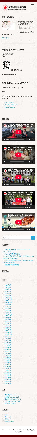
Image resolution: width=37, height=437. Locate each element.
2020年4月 (8, 323)
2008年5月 (8, 383)
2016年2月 (8, 373)
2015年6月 (8, 377)
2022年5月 (8, 311)
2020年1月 (8, 330)
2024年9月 (8, 285)
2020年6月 (8, 319)
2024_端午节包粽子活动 (12, 254)
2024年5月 (8, 287)
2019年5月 (8, 345)
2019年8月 (8, 341)
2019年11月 (8, 334)
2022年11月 (8, 300)
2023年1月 (8, 296)
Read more (5, 38)
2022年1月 (8, 313)
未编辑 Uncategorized (12, 397)
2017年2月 (8, 368)
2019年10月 (8, 336)
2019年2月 (8, 351)
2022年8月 (8, 306)
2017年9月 (8, 362)
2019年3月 (8, 349)
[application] (18, 132)
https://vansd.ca (10, 107)
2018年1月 (8, 360)
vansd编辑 (29, 27)
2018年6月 (8, 356)
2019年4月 (8, 347)
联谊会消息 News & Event (13, 399)
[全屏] (32, 139)
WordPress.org (9, 421)
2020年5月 (8, 321)
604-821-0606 (9, 102)
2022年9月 (8, 304)
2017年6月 (8, 366)
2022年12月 (8, 298)
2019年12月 (8, 332)
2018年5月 (8, 358)
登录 (6, 414)
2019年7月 (8, 343)
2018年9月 (8, 353)
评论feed (8, 419)
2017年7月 (8, 364)
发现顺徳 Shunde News (12, 395)
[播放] (4, 139)
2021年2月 (8, 317)
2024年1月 (8, 289)
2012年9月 (8, 379)
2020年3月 (8, 326)
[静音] (30, 139)
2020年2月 (8, 328)
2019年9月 (8, 338)
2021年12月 (8, 315)
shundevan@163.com (11, 105)
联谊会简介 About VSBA (24, 28)
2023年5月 (8, 291)
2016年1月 (8, 375)
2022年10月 (8, 302)
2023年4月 (8, 293)
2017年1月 (8, 371)
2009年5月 (8, 381)
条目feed (8, 417)
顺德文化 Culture (10, 403)
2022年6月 (8, 308)
